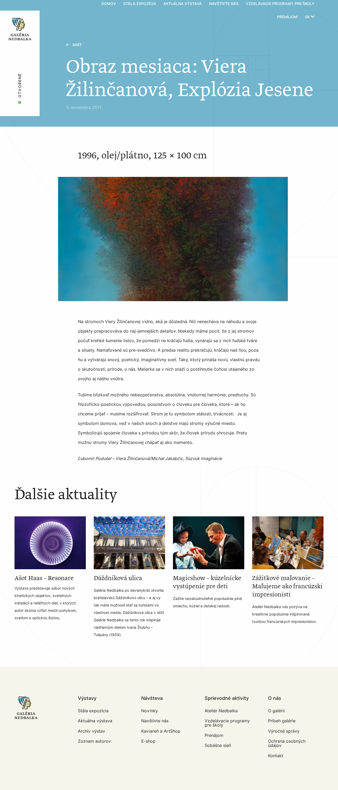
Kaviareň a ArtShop (160, 731)
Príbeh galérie (281, 721)
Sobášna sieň (218, 745)
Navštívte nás (154, 721)
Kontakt (275, 756)
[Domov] (35, 10)
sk (308, 17)
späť (77, 45)
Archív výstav (91, 731)
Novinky (149, 711)
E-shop (148, 741)
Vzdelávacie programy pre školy (227, 723)
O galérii (276, 711)
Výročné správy (283, 731)
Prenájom (287, 17)
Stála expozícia (93, 711)
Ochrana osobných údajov (287, 743)
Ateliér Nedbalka (221, 711)
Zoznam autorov (94, 741)
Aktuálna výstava (95, 721)
